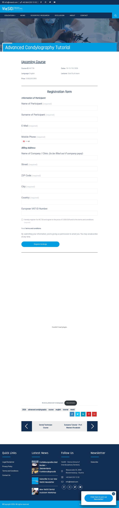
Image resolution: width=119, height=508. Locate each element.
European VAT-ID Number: (34, 208)
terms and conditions (33, 228)
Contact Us (6, 475)
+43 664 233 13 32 (29, 2)
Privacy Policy (7, 466)
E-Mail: (29, 125)
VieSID (72, 410)
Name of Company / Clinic (52, 153)
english (58, 410)
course (51, 410)
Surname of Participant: (38, 114)
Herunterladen (70, 403)
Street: (29, 164)
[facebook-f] (41, 2)
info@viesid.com (11, 2)
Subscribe (94, 462)
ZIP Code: (31, 175)
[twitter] (50, 2)
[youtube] (54, 2)
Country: (30, 197)
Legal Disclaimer (8, 462)
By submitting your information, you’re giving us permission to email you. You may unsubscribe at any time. (59, 235)
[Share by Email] (94, 414)
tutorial (65, 410)
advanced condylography (37, 410)
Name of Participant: (36, 103)
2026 (24, 410)
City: (28, 186)
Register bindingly (40, 244)
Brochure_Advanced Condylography (52, 403)
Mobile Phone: (33, 136)
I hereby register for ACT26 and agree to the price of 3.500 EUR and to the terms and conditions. (59, 221)
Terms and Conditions (10, 471)
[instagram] (45, 2)
